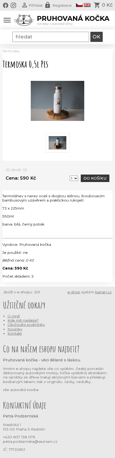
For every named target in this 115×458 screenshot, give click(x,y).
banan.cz (103, 292)
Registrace (62, 5)
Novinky (14, 329)
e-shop (73, 292)
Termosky (11, 51)
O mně (13, 316)
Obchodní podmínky (26, 324)
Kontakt (14, 333)
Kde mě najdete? (23, 320)
